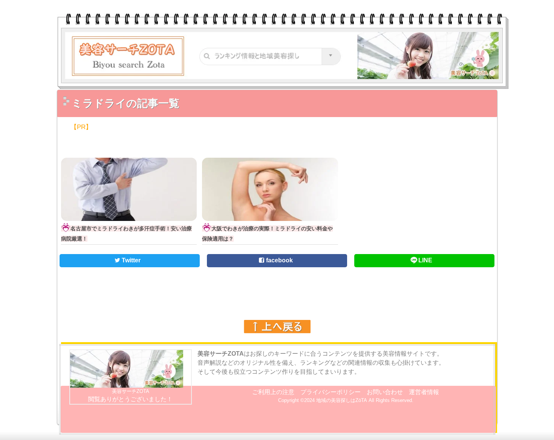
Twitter (130, 260)
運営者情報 (424, 392)
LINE (425, 260)
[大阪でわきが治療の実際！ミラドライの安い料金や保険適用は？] (270, 215)
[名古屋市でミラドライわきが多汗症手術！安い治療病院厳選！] (129, 215)
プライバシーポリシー (330, 392)
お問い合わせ (385, 392)
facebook (279, 260)
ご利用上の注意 (273, 392)
